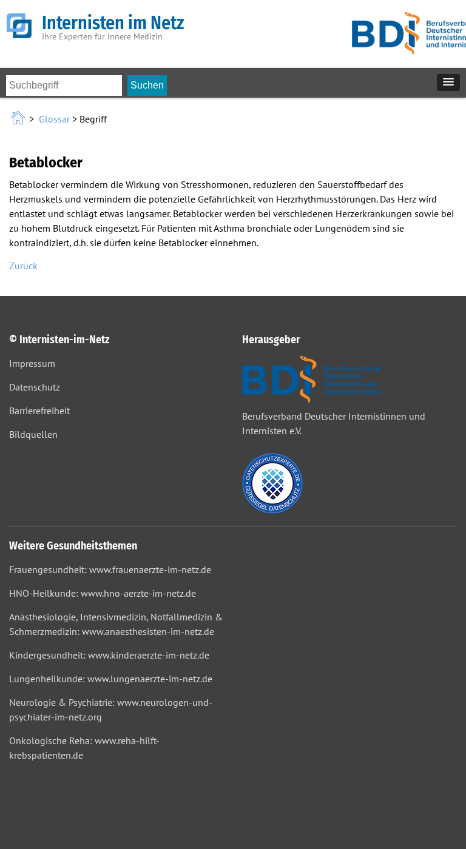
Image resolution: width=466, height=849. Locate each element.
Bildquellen (33, 434)
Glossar (54, 119)
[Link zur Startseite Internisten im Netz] (19, 119)
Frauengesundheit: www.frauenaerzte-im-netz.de (110, 569)
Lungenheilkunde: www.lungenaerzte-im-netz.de (110, 679)
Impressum (32, 363)
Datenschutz (34, 387)
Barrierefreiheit (39, 410)
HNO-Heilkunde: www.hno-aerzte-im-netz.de (102, 593)
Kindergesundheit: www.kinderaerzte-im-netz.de (109, 655)
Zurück (23, 266)
